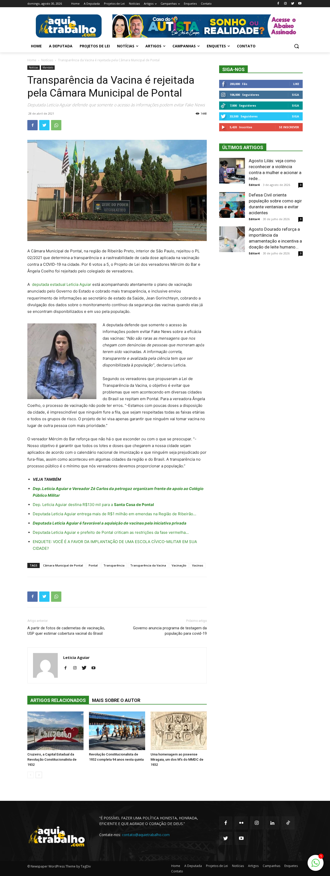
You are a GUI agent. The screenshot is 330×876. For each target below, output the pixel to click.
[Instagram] (285, 4)
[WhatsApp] (56, 125)
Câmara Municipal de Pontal (63, 565)
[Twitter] (292, 4)
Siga (295, 95)
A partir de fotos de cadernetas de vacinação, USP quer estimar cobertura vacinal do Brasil (66, 631)
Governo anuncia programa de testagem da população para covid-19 (170, 631)
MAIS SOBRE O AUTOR (116, 700)
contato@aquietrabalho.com (146, 834)
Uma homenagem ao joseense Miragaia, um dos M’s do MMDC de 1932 (177, 759)
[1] (315, 865)
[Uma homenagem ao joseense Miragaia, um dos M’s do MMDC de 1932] (179, 730)
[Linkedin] (272, 823)
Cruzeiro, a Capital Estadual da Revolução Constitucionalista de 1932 (52, 759)
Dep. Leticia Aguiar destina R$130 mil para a (93, 504)
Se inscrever (289, 127)
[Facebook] (278, 4)
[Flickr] (241, 823)
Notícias (47, 60)
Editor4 (254, 185)
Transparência (114, 565)
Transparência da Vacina (148, 565)
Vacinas (197, 565)
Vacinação (179, 565)
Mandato (48, 67)
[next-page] (39, 775)
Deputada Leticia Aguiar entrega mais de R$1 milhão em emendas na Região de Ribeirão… (114, 513)
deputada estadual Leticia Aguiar (61, 284)
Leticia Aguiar (76, 657)
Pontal (93, 565)
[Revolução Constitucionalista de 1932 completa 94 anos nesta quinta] (117, 730)
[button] (296, 46)
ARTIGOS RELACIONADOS (58, 700)
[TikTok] (288, 823)
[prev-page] (30, 775)
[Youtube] (300, 4)
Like (296, 84)
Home (31, 60)
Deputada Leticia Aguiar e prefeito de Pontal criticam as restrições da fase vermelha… (111, 532)
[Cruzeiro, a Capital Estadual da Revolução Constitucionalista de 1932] (55, 730)
